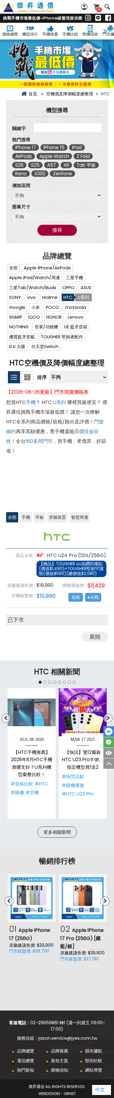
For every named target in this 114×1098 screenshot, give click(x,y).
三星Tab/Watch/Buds (32, 288)
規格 (75, 597)
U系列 (83, 297)
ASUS (86, 288)
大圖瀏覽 (27, 377)
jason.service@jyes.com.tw (67, 1038)
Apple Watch (54, 156)
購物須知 (59, 1070)
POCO (52, 307)
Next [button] (107, 718)
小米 (35, 307)
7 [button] (69, 682)
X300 (39, 173)
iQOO (34, 317)
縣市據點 (93, 1051)
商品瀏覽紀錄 (108, 753)
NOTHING (19, 327)
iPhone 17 (25, 147)
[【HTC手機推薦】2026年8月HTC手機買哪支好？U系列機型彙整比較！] (32, 712)
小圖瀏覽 (14, 377)
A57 (51, 165)
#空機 (32, 792)
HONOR (54, 317)
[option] (31, 753)
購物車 (99, 9)
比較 (95, 597)
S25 (35, 165)
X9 (66, 165)
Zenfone (62, 173)
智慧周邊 (79, 517)
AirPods (23, 156)
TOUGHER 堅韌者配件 (62, 337)
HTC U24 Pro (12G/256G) (76, 555)
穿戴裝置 (57, 517)
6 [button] (64, 682)
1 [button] (40, 682)
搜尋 (107, 7)
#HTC (41, 784)
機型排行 (30, 34)
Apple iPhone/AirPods (47, 268)
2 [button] (45, 682)
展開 (94, 637)
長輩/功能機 (46, 327)
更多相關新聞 (57, 832)
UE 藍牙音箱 (75, 327)
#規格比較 (22, 784)
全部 (13, 268)
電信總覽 (25, 1061)
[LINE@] (98, 18)
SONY (15, 297)
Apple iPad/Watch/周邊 (34, 278)
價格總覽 (10, 34)
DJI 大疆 (17, 347)
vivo (31, 297)
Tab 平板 (86, 165)
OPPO (68, 288)
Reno (21, 173)
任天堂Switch (44, 347)
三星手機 (74, 278)
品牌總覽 (25, 1051)
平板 (39, 517)
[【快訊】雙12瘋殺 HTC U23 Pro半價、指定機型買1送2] (83, 712)
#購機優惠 (73, 785)
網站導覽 (93, 1070)
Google (17, 307)
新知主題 (59, 1061)
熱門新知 (25, 1070)
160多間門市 (39, 441)
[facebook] (108, 18)
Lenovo (76, 317)
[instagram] (88, 18)
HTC (68, 297)
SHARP (15, 317)
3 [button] (49, 682)
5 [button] (59, 682)
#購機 (17, 792)
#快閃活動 (73, 776)
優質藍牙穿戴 (22, 337)
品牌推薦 (59, 1051)
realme (49, 297)
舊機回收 (90, 34)
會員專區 (85, 7)
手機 (31, 402)
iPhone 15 (53, 147)
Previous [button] (6, 718)
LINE (108, 742)
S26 (19, 165)
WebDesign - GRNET (57, 1093)
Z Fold (83, 156)
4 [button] (54, 682)
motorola (75, 307)
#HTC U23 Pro (78, 794)
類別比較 (93, 1061)
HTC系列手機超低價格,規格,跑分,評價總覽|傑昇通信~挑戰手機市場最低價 (35, 10)
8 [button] (74, 682)
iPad (77, 147)
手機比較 (70, 34)
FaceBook (108, 731)
